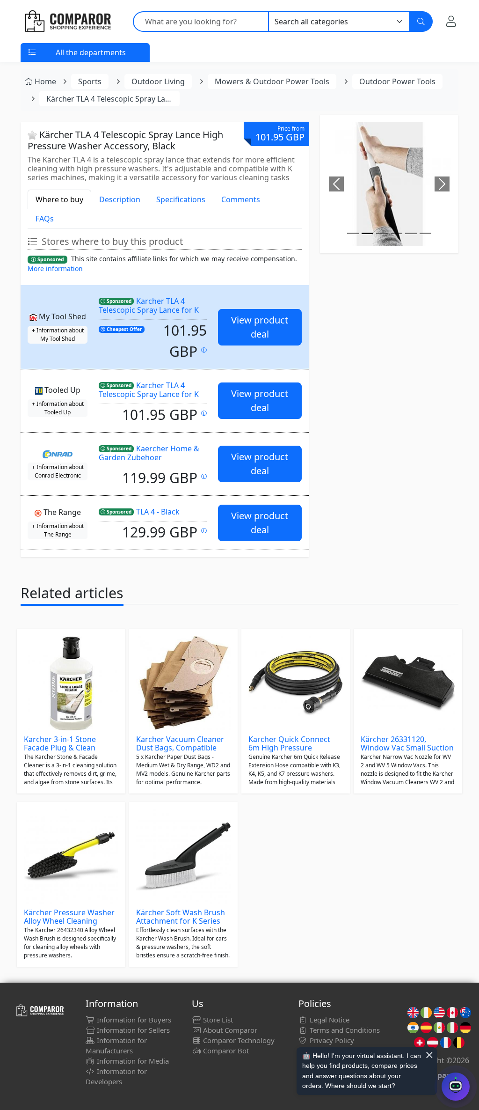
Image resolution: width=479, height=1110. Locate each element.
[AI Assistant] (456, 1087)
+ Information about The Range (58, 530)
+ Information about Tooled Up (58, 408)
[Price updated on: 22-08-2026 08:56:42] (204, 531)
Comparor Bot (225, 1050)
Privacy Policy (331, 1040)
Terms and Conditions (344, 1030)
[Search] (421, 21)
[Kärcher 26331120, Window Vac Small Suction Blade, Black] (408, 683)
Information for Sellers (132, 1030)
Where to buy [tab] (59, 199)
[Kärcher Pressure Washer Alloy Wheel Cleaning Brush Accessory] (71, 856)
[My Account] (451, 21)
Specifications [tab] (180, 199)
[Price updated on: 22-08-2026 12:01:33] (204, 413)
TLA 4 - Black (158, 512)
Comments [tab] (240, 199)
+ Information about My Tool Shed (58, 334)
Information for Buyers (133, 1019)
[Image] (353, 233)
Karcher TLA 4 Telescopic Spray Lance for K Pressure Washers (149, 309)
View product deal (259, 327)
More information (55, 268)
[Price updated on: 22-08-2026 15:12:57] (204, 350)
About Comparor (229, 1030)
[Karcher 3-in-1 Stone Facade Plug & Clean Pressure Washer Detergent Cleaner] (71, 683)
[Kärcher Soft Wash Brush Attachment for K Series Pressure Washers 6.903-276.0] (183, 856)
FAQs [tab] (45, 218)
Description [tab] (119, 199)
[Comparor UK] (67, 21)
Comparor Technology (238, 1040)
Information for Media (132, 1061)
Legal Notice (328, 1019)
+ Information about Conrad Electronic (58, 471)
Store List (217, 1019)
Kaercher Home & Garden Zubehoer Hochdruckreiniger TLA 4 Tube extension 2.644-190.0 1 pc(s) (152, 461)
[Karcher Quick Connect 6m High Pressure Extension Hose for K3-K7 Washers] (295, 683)
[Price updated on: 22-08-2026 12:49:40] (204, 476)
